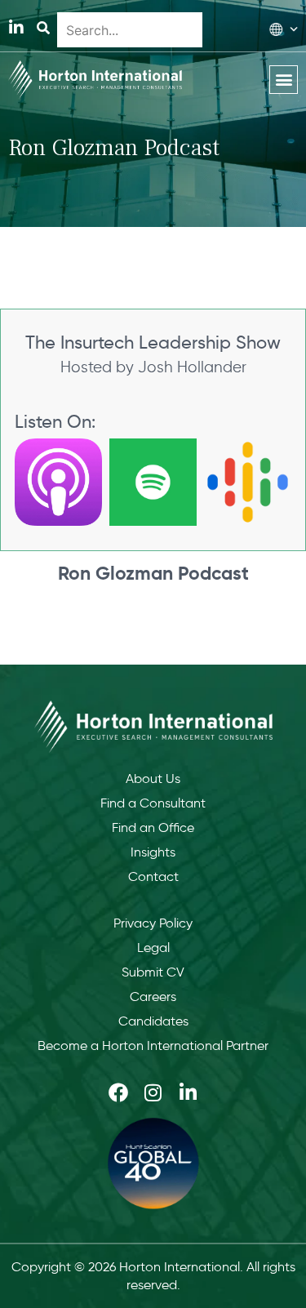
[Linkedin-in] (16, 28)
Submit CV (153, 972)
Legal (153, 947)
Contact (153, 876)
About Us (153, 778)
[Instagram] (153, 1092)
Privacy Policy (153, 923)
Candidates (153, 1021)
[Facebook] (118, 1092)
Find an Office (153, 827)
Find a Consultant (153, 803)
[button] (283, 79)
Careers (153, 996)
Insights (153, 852)
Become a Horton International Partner (153, 1045)
